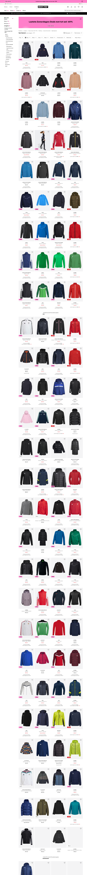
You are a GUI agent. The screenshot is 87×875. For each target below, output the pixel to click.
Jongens (25, 30)
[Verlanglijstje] (78, 7)
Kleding (40, 30)
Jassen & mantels (46, 30)
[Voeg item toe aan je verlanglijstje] (32, 42)
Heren (11, 6)
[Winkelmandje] (82, 7)
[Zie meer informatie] (26, 69)
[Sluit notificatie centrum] (75, 7)
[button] (68, 33)
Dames (5, 6)
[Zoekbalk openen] (65, 10)
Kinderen (17, 6)
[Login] (71, 7)
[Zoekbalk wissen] (82, 10)
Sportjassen (54, 30)
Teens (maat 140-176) (32, 30)
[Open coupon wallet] (68, 7)
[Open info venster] (82, 1)
